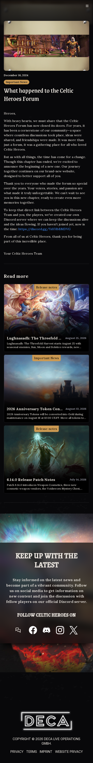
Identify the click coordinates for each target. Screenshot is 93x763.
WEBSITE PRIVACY (69, 751)
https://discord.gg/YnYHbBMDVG (44, 229)
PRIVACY (16, 751)
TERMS (31, 751)
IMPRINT (46, 751)
